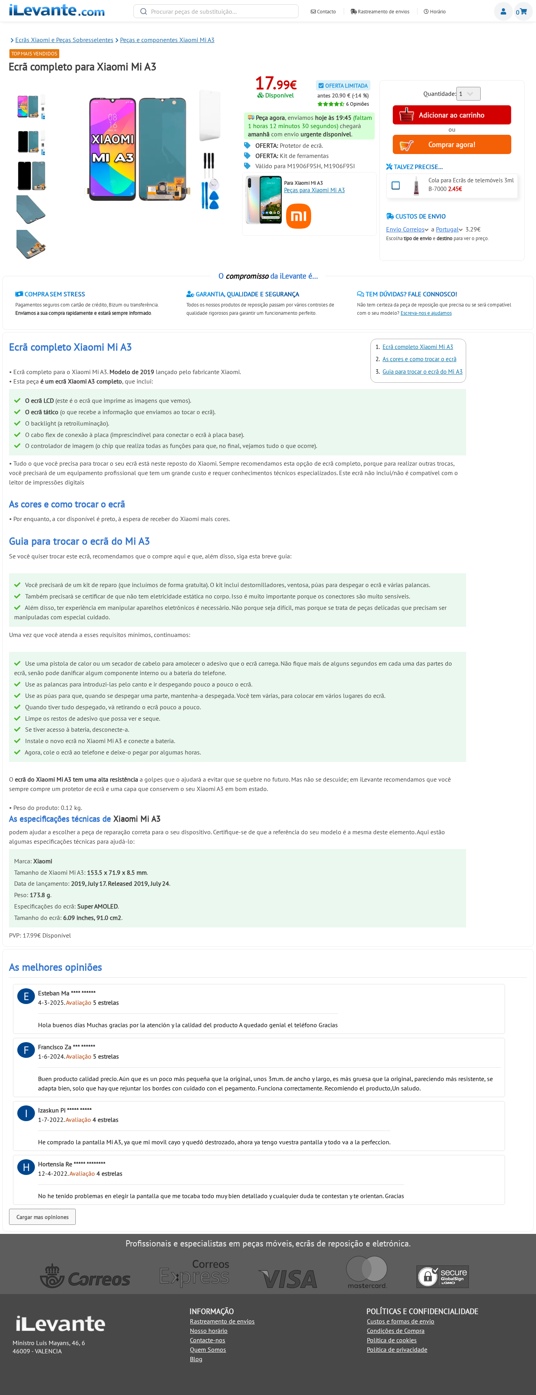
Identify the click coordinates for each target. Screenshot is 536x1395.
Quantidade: (439, 93)
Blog (196, 1359)
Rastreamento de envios (383, 11)
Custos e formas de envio (400, 1321)
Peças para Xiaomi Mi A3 (314, 190)
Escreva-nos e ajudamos (426, 313)
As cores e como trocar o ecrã (419, 359)
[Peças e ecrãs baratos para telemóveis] (56, 13)
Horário (437, 11)
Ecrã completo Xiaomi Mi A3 (418, 347)
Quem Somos (208, 1349)
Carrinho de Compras (523, 11)
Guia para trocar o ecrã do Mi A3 (423, 371)
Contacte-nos (207, 1340)
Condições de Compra (396, 1330)
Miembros (503, 11)
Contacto (326, 11)
